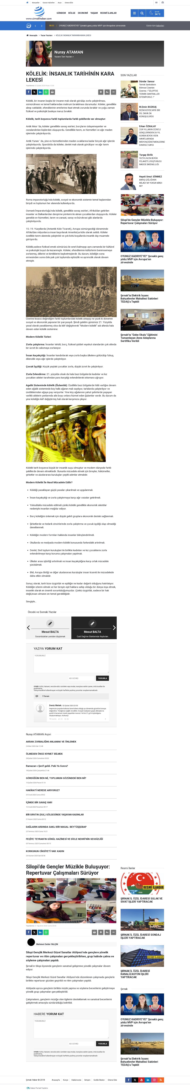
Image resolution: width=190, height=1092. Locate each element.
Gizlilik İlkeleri (99, 1080)
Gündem (61, 13)
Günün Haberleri (49, 3)
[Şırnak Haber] (38, 13)
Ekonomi (83, 13)
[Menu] (134, 13)
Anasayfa (33, 35)
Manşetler (35, 3)
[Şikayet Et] (105, 719)
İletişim (87, 1080)
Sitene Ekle (69, 3)
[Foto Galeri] (162, 2)
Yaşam (94, 13)
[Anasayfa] (27, 3)
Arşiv (60, 3)
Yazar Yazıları (46, 35)
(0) (67, 719)
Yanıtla (53, 719)
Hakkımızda (76, 1080)
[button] (100, 92)
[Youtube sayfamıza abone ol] (141, 1080)
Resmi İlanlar (108, 13)
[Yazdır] (52, 92)
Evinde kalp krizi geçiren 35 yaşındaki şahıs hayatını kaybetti (86, 25)
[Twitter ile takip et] (135, 1080)
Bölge (71, 13)
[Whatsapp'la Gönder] (46, 92)
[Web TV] (156, 2)
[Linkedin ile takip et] (148, 1080)
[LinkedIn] (40, 92)
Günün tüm (155, 25)
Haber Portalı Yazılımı (39, 1088)
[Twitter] (34, 92)
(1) (61, 719)
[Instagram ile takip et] (154, 1080)
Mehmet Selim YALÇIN (47, 944)
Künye (65, 1080)
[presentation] (35, 25)
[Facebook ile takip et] (128, 1080)
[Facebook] (28, 92)
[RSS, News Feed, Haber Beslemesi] (161, 1080)
